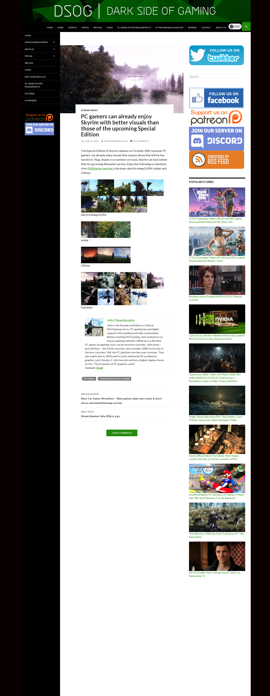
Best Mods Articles (35, 77)
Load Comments (122, 432)
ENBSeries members (101, 168)
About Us (221, 27)
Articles (29, 49)
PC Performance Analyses (169, 27)
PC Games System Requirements (134, 27)
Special (29, 56)
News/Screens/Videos (36, 42)
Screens (72, 27)
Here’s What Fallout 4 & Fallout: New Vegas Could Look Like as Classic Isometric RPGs (214, 457)
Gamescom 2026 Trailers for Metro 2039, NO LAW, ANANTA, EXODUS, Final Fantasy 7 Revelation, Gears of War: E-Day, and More (215, 378)
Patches (97, 27)
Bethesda (89, 378)
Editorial (30, 93)
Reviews (192, 27)
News (60, 27)
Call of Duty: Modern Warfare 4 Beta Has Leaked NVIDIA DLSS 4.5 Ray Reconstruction (216, 337)
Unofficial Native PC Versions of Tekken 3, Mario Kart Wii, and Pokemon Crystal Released (216, 496)
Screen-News (89, 110)
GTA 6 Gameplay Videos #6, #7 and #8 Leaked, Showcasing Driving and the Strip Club (215, 220)
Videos (85, 27)
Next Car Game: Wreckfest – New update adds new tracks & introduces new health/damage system (122, 398)
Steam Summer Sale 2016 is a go (100, 414)
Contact (206, 27)
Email (99, 367)
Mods (110, 27)
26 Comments (141, 141)
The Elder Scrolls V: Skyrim (115, 378)
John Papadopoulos (115, 141)
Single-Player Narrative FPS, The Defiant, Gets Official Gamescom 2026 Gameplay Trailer (215, 418)
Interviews (31, 100)
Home (50, 27)
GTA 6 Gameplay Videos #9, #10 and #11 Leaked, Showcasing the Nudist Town (217, 259)
